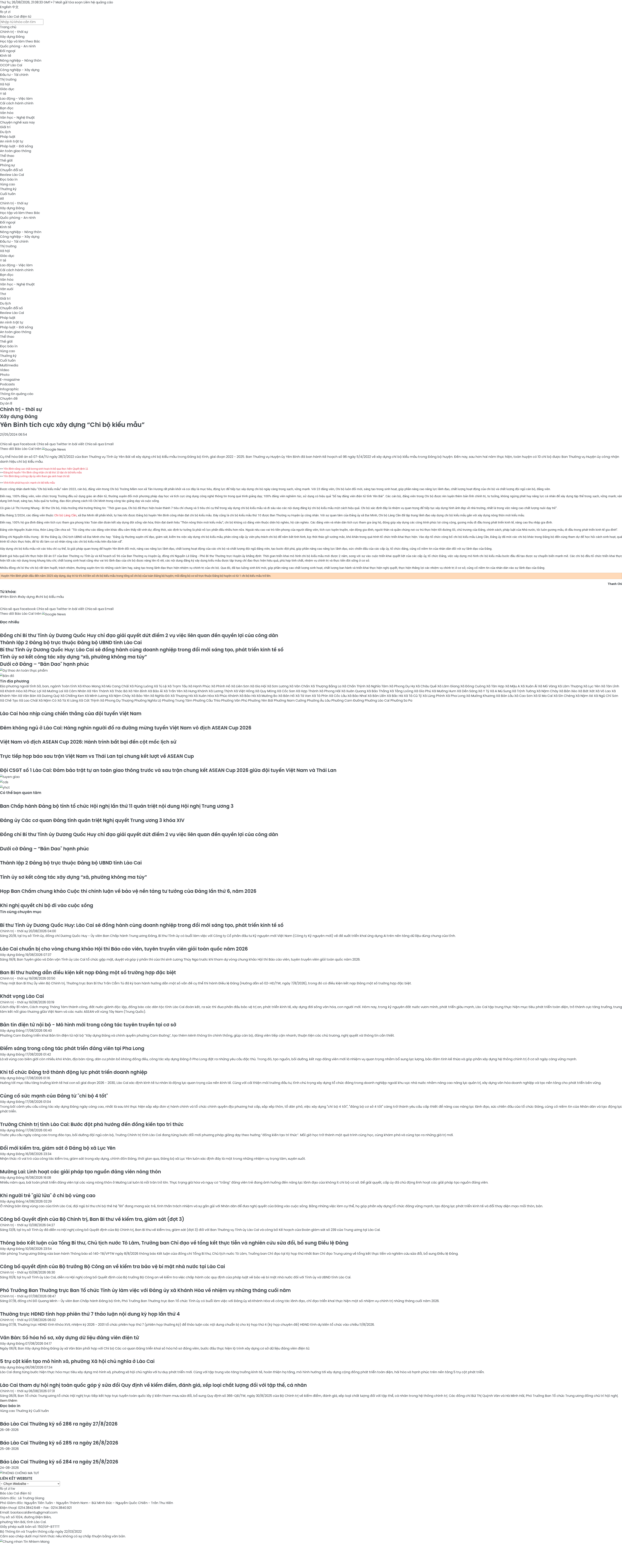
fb (1, 12)
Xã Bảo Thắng (378, 691)
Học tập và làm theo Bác (20, 41)
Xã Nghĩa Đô (160, 695)
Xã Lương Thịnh (221, 691)
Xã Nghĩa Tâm (377, 686)
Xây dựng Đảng (12, 36)
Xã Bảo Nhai (357, 695)
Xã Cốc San (286, 691)
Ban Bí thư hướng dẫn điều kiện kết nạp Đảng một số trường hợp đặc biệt (88, 972)
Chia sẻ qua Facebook (18, 444)
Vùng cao (7, 184)
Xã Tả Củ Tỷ (413, 695)
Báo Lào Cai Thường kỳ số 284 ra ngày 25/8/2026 (59, 1461)
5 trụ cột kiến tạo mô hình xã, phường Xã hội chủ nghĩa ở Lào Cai (77, 1361)
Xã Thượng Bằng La (326, 686)
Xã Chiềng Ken (72, 695)
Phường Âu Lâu (319, 700)
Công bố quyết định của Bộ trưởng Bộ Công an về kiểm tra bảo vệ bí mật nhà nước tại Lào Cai (112, 1266)
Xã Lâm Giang (448, 686)
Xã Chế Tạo (9, 700)
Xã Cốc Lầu (338, 695)
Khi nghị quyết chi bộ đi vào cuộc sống (46, 905)
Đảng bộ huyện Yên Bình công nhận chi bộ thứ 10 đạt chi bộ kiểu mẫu (42, 472)
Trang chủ (8, 27)
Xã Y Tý (484, 691)
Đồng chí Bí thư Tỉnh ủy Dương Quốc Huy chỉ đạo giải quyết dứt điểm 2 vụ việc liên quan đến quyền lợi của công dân (139, 635)
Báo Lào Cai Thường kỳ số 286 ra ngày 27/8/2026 (59, 1424)
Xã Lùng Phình (434, 695)
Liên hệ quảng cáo (98, 2)
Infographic (9, 389)
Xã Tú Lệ (160, 686)
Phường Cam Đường (348, 700)
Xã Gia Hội (258, 686)
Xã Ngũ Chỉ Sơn (606, 695)
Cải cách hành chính (16, 103)
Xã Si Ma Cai (543, 695)
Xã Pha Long (456, 695)
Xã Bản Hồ (286, 695)
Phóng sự (7, 165)
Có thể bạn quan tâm (20, 792)
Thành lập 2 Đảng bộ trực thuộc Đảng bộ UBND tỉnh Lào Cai (71, 642)
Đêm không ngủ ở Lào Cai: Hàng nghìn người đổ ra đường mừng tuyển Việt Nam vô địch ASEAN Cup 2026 (125, 727)
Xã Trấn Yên (173, 691)
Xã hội (5, 84)
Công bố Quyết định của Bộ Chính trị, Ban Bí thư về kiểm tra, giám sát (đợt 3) (92, 1219)
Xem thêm (8, 1400)
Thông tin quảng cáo (16, 394)
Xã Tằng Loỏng (402, 691)
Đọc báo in (8, 179)
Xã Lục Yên (592, 686)
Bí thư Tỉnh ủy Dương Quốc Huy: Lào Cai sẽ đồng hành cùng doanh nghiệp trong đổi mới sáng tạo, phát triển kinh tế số (141, 649)
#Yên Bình (8, 596)
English (5, 7)
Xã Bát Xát (586, 691)
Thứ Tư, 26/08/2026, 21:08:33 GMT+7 (27, 2)
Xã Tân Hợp (495, 686)
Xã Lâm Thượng (570, 686)
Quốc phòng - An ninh (18, 46)
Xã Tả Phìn (320, 695)
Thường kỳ (8, 189)
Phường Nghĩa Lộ (148, 700)
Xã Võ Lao (603, 691)
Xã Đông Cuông (473, 686)
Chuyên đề (9, 398)
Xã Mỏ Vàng (548, 686)
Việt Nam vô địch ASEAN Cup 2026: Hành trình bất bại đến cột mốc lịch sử (88, 742)
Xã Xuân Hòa (204, 695)
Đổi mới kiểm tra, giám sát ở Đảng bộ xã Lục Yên (57, 1148)
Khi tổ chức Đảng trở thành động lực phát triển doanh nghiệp (73, 1072)
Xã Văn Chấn (300, 686)
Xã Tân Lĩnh (610, 686)
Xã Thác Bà (119, 691)
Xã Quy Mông (266, 691)
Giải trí (5, 127)
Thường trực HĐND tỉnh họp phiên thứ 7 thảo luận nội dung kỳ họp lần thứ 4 (90, 1314)
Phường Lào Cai (377, 700)
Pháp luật (7, 136)
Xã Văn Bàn (27, 695)
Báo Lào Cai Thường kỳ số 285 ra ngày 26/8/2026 (59, 1442)
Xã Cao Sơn (523, 695)
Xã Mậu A (513, 686)
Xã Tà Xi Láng (68, 700)
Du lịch (5, 132)
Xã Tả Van (303, 695)
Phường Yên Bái (261, 700)
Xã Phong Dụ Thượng (117, 700)
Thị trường (8, 79)
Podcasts (7, 384)
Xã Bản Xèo (568, 691)
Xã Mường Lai (53, 691)
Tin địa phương (14, 681)
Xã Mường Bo (267, 695)
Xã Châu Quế (426, 686)
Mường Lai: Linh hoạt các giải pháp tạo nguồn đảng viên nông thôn (80, 1171)
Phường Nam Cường (290, 700)
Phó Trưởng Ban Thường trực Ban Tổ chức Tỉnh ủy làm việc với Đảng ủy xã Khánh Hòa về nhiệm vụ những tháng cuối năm (145, 1290)
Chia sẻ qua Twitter (52, 444)
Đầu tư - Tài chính (14, 74)
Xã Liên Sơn (240, 686)
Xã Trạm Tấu (177, 686)
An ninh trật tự (11, 141)
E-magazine (10, 379)
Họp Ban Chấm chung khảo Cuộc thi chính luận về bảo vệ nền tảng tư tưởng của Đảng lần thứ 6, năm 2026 (128, 891)
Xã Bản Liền (377, 695)
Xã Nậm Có (48, 700)
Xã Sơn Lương (278, 686)
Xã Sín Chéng (564, 695)
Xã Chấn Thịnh (354, 686)
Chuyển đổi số (11, 170)
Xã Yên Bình (138, 691)
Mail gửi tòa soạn (69, 2)
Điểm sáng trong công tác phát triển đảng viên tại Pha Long (72, 1048)
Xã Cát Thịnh (89, 700)
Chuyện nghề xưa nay (17, 122)
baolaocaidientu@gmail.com (34, 1512)
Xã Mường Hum (444, 691)
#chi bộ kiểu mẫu (49, 596)
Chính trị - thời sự (14, 31)
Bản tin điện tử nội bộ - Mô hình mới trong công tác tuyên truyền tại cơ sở (88, 1024)
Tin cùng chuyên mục (20, 911)
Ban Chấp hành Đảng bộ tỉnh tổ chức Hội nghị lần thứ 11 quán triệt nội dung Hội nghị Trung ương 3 (117, 806)
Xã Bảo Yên (140, 695)
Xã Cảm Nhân (75, 691)
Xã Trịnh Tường (524, 691)
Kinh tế (5, 55)
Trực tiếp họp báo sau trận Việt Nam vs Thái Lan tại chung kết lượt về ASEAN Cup (97, 756)
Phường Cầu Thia (207, 700)
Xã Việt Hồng (244, 691)
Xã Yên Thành (98, 691)
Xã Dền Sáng (467, 691)
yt (5, 12)
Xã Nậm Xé (585, 695)
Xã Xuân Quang (354, 691)
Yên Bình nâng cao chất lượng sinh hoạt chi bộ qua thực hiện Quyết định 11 (45, 468)
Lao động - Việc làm (16, 98)
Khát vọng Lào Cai (22, 996)
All (2, 198)
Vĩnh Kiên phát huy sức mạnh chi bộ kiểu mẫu (29, 482)
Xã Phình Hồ (221, 686)
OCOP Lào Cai (11, 65)
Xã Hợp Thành (307, 691)
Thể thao (7, 155)
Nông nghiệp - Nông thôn (20, 60)
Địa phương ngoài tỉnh (18, 686)
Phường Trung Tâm (177, 700)
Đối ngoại (7, 51)
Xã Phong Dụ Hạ (402, 686)
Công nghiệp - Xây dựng (19, 70)
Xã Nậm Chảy (120, 695)
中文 (15, 7)
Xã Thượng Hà (182, 695)
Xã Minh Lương (97, 695)
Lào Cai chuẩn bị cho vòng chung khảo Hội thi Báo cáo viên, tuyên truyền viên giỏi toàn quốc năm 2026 (124, 948)
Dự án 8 (6, 403)
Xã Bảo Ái (156, 691)
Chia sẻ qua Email (99, 444)
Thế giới (6, 160)
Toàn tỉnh (70, 686)
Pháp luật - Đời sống (16, 146)
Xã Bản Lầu (505, 695)
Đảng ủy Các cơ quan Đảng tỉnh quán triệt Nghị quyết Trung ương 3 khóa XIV (92, 820)
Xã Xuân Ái (529, 686)
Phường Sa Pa (401, 700)
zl (9, 12)
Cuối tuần (8, 194)
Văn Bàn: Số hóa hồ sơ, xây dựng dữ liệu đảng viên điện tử (69, 1337)
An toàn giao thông (15, 151)
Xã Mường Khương (481, 695)
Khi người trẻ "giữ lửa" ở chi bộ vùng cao (47, 1195)
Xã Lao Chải (29, 700)
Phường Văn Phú (234, 700)
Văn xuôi (6, 289)
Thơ (3, 294)
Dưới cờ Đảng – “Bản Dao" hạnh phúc (44, 664)
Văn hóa (6, 113)
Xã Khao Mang (89, 686)
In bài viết (76, 444)
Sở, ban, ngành (49, 686)
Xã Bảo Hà (248, 695)
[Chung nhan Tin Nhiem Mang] (24, 1541)
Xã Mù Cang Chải (115, 686)
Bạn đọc (6, 108)
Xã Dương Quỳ (48, 695)
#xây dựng (26, 596)
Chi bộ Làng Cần (65, 515)
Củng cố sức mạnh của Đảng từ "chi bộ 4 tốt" (54, 1095)
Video (4, 370)
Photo (5, 374)
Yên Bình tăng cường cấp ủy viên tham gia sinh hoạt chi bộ (36, 476)
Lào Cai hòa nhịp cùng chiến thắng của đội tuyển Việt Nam (70, 713)
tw (13, 1488)
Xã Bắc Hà (395, 695)
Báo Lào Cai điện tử (15, 16)
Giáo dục (7, 89)
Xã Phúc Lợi (32, 691)
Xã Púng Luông (142, 686)
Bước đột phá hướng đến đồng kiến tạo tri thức (92, 1124)
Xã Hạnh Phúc (199, 686)
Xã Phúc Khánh (227, 695)
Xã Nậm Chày (547, 691)
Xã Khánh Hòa (11, 691)
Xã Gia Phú (423, 691)
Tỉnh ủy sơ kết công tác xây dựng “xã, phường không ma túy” (73, 656)
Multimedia (9, 365)
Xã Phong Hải (330, 691)
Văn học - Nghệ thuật (17, 117)
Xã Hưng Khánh (196, 691)
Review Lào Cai (12, 174)
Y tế (3, 93)
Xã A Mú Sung (501, 691)
